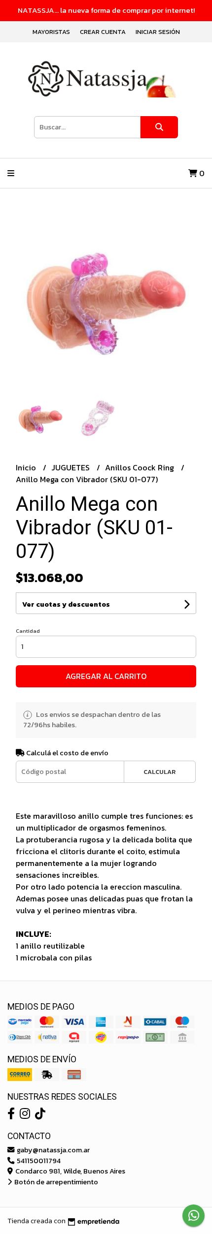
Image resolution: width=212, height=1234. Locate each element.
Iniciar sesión (158, 31)
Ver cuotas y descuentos (66, 604)
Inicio (27, 467)
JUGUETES (71, 467)
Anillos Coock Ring (140, 467)
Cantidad (28, 631)
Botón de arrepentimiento (55, 1181)
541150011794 (38, 1160)
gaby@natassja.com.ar (52, 1149)
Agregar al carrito (106, 676)
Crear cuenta (103, 31)
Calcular (159, 771)
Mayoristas (51, 31)
